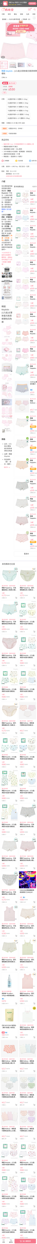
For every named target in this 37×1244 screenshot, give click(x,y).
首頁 (9, 14)
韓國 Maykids (7, 71)
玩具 (27, 14)
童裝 (21, 14)
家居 (33, 14)
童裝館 (4, 19)
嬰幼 (15, 14)
